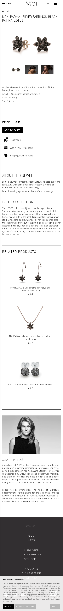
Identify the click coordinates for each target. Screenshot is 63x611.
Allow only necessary (25, 606)
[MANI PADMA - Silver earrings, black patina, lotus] (31, 43)
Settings (55, 606)
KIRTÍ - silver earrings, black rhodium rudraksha (30, 384)
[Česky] (44, 4)
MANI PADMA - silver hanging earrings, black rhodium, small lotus (30, 289)
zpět (7, 11)
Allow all (8, 606)
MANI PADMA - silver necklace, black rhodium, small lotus (30, 337)
